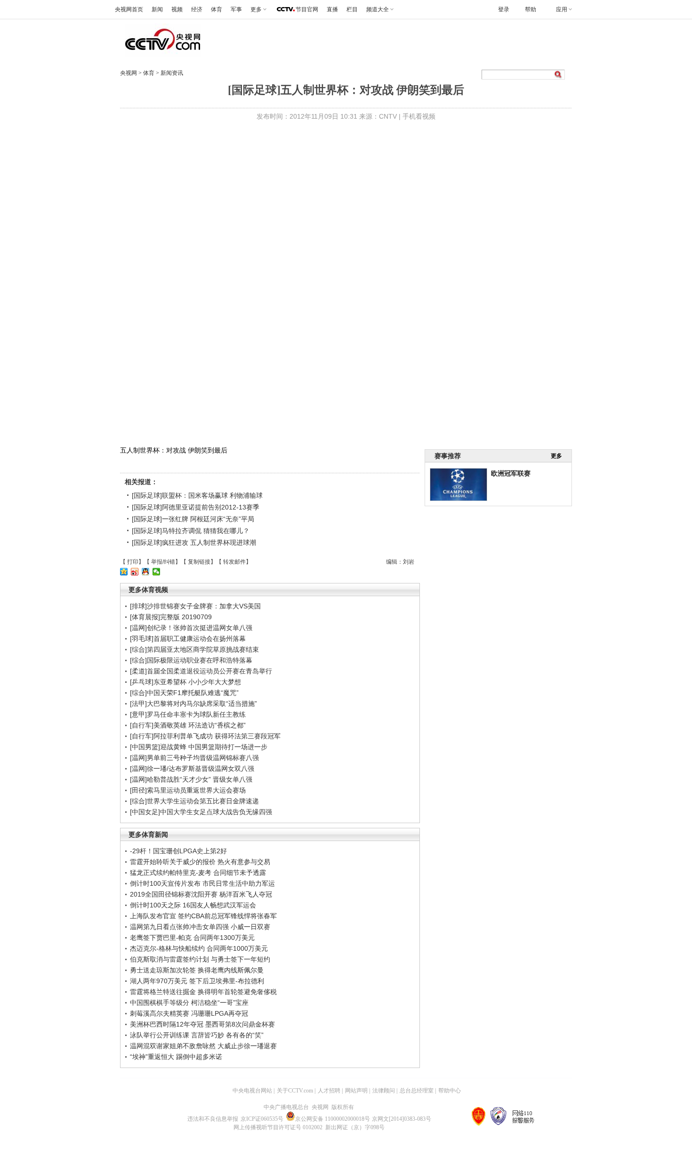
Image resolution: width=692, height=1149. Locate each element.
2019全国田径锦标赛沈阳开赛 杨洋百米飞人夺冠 (201, 894)
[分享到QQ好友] (146, 571)
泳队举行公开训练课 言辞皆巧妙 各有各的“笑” (197, 1035)
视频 (177, 9)
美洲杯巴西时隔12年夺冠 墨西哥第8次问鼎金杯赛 (202, 1024)
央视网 (128, 73)
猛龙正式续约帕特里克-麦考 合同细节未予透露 (198, 872)
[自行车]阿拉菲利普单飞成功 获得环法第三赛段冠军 (205, 736)
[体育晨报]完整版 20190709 (171, 617)
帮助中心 (449, 1090)
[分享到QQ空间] (124, 571)
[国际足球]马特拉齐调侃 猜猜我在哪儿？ (190, 530)
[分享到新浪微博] (135, 571)
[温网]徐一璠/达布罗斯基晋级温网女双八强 (192, 768)
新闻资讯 (172, 73)
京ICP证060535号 (262, 1119)
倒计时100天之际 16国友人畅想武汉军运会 (193, 905)
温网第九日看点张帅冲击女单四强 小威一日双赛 (200, 927)
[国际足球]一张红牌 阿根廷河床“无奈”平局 (193, 519)
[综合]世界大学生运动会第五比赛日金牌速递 (194, 801)
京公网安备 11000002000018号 (332, 1119)
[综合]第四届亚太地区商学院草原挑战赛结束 (194, 649)
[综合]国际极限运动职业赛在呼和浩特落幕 (191, 660)
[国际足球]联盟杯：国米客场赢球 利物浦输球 (197, 495)
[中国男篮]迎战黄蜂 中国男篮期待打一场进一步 (198, 747)
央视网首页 (129, 9)
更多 (556, 456)
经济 (196, 9)
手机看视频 (418, 116)
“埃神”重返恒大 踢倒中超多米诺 (176, 1056)
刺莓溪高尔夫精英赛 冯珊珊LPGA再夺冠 (189, 1013)
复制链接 (199, 561)
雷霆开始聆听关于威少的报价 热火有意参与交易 (200, 862)
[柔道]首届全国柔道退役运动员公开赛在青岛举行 (201, 671)
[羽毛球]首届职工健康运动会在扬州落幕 (188, 638)
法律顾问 (383, 1090)
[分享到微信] (157, 571)
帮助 (530, 9)
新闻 (157, 9)
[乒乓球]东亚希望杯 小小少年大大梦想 (185, 682)
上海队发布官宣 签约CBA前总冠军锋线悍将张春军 (203, 916)
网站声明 (356, 1090)
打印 (132, 561)
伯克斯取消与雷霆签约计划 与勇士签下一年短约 (200, 959)
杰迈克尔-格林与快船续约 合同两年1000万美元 (199, 948)
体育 (216, 9)
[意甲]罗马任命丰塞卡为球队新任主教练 (188, 714)
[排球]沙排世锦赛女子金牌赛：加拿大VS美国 (195, 606)
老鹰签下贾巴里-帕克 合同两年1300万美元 (192, 937)
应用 (561, 9)
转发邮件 (234, 561)
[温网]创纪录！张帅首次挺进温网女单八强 (191, 627)
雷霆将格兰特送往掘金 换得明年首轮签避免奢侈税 (203, 991)
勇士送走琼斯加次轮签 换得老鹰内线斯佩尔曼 (197, 970)
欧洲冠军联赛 (511, 473)
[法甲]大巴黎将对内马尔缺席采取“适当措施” (193, 703)
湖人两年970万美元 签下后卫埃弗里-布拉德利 (197, 981)
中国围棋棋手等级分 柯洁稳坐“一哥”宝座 (189, 1002)
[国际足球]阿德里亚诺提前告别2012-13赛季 (195, 507)
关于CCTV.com (295, 1090)
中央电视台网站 (252, 1090)
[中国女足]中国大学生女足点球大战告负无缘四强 (201, 812)
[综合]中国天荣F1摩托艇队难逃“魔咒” (184, 692)
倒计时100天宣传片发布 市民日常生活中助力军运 (202, 883)
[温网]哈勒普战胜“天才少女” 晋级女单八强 (191, 779)
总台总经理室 (417, 1090)
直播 (332, 9)
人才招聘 (329, 1090)
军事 (236, 9)
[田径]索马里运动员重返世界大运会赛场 (188, 790)
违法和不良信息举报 (212, 1119)
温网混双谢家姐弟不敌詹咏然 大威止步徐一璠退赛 (203, 1046)
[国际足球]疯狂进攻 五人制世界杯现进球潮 (194, 542)
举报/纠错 (163, 561)
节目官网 (307, 9)
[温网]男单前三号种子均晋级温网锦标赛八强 (194, 757)
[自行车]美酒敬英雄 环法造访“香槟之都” (188, 725)
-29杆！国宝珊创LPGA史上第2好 (178, 851)
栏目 (352, 9)
